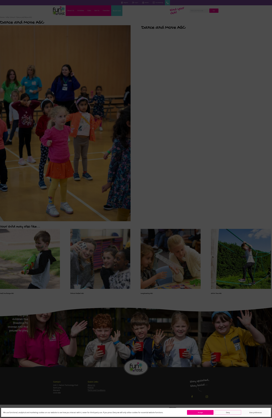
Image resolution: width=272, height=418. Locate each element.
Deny (228, 412)
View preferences (255, 412)
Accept (200, 412)
